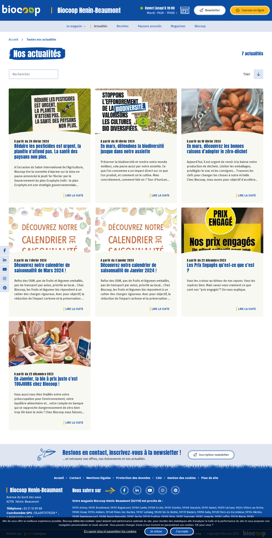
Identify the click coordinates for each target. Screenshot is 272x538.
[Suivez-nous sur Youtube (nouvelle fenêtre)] (4, 269)
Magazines (178, 26)
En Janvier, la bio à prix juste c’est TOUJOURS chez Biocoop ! (46, 381)
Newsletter (212, 10)
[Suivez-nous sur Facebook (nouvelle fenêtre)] (4, 250)
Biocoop (200, 26)
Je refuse (156, 531)
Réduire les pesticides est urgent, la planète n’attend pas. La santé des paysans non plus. (47, 151)
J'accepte (182, 531)
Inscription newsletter (214, 455)
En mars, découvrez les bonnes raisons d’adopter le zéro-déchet (217, 148)
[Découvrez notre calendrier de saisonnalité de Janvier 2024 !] (136, 231)
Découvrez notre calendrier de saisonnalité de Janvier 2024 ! (129, 268)
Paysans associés (150, 26)
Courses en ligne (253, 10)
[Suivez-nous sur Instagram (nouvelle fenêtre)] (4, 278)
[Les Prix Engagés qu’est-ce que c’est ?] (222, 231)
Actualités (100, 26)
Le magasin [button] (74, 26)
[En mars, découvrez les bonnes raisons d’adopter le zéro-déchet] (222, 112)
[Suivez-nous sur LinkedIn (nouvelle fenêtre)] (4, 259)
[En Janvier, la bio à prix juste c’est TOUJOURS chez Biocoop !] (50, 345)
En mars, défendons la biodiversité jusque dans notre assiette (132, 148)
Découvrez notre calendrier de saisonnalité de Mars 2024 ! (42, 268)
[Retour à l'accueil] (21, 10)
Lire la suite (75, 195)
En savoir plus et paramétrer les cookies (110, 531)
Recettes (123, 26)
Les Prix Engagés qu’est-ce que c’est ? (220, 268)
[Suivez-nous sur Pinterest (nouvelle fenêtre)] (4, 287)
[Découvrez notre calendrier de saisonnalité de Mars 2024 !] (50, 231)
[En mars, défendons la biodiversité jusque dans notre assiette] (136, 112)
